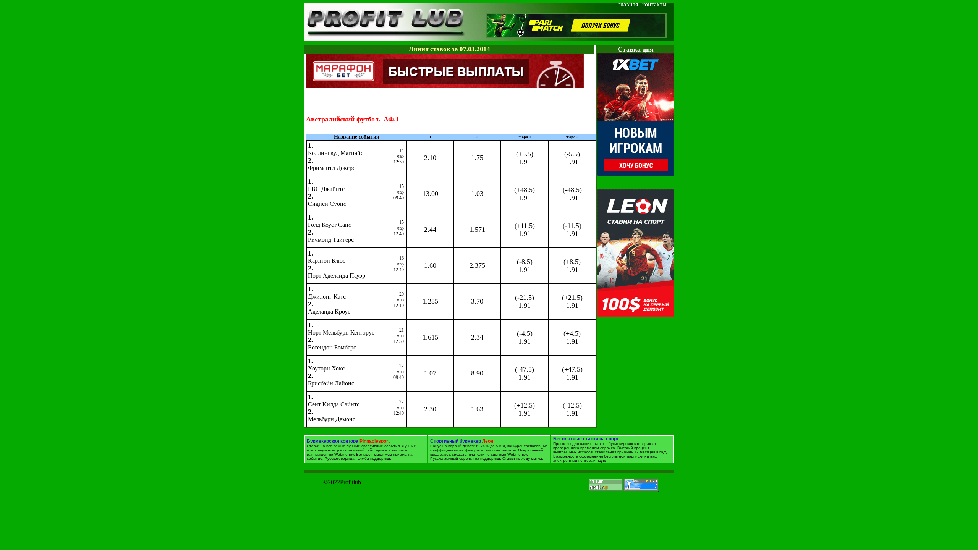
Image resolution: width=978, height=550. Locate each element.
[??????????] (445, 86)
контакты (654, 4)
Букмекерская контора (348, 441)
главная (628, 4)
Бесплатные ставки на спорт (586, 439)
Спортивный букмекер (461, 441)
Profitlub (350, 482)
